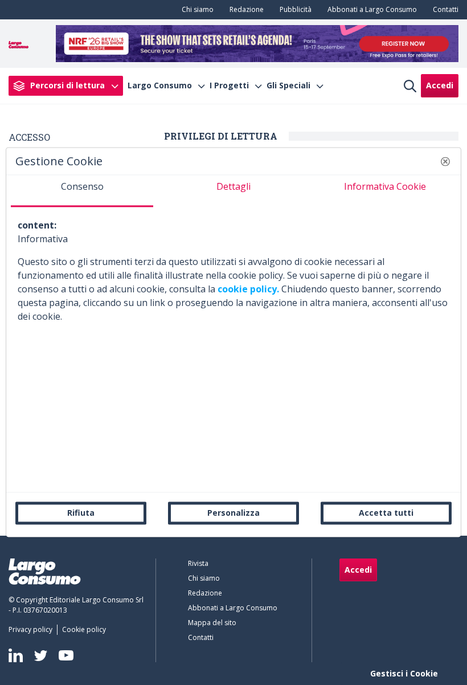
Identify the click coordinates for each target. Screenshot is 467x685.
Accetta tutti (386, 512)
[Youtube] (66, 655)
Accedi (439, 85)
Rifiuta (81, 512)
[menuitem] (195, 9)
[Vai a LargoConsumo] (18, 43)
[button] (445, 161)
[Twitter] (40, 655)
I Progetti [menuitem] (229, 85)
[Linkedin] (16, 655)
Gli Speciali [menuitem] (288, 85)
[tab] (82, 191)
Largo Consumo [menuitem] (160, 85)
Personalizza (233, 512)
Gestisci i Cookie (404, 673)
